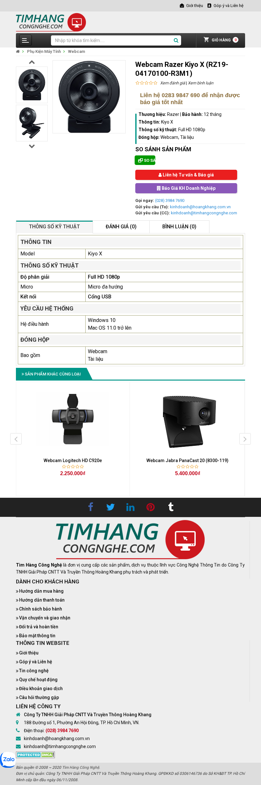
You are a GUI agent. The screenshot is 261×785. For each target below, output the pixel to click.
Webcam (76, 51)
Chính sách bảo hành (40, 608)
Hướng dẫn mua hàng (41, 591)
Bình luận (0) (179, 227)
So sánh (149, 160)
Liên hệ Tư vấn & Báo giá (188, 174)
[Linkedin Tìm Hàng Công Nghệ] (130, 507)
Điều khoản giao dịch (41, 688)
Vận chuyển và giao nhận (44, 617)
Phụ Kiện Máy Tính (44, 51)
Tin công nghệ (34, 670)
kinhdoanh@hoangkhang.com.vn (200, 206)
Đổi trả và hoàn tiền (38, 626)
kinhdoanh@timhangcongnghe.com (204, 213)
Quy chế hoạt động (38, 679)
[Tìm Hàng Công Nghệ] (51, 21)
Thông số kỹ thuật (54, 227)
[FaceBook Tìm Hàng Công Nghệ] (90, 507)
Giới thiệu (29, 652)
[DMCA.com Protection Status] (35, 754)
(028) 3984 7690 (169, 200)
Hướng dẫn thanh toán (42, 600)
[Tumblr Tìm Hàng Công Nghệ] (170, 507)
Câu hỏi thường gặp (39, 697)
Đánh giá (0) (121, 227)
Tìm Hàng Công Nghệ (80, 767)
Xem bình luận (200, 83)
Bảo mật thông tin (37, 635)
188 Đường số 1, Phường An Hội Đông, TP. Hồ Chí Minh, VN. (81, 722)
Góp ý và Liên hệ (35, 661)
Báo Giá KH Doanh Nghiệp (188, 188)
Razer (173, 114)
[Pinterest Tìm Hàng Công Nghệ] (150, 507)
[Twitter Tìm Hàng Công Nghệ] (110, 507)
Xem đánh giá (172, 83)
